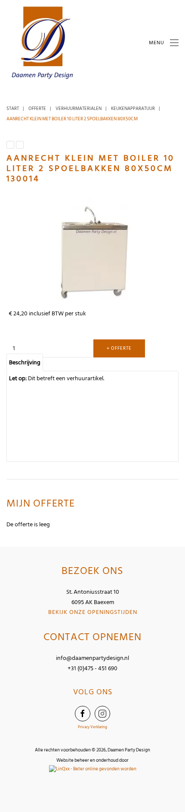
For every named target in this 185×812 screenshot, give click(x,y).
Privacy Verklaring (92, 727)
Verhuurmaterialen (79, 109)
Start (12, 109)
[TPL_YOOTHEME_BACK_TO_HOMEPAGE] (43, 43)
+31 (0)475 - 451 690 (92, 668)
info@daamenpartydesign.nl (92, 658)
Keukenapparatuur (133, 109)
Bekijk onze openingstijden (92, 612)
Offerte (37, 109)
